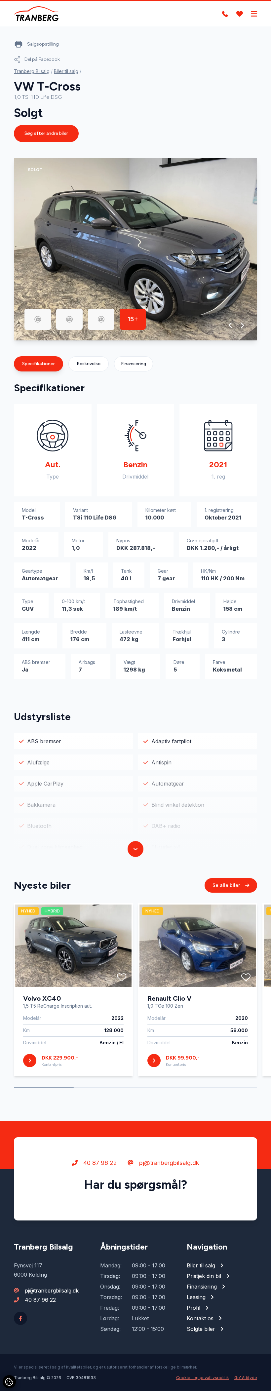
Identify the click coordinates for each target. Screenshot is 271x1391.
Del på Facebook (42, 59)
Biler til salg (66, 71)
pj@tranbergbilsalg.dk (168, 1162)
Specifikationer (38, 364)
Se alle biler (227, 885)
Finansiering (133, 364)
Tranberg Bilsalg (32, 71)
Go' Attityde (245, 1377)
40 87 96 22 (99, 1162)
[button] (230, 325)
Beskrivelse (88, 364)
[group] (135, 249)
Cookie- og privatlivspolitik (202, 1377)
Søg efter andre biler (46, 133)
